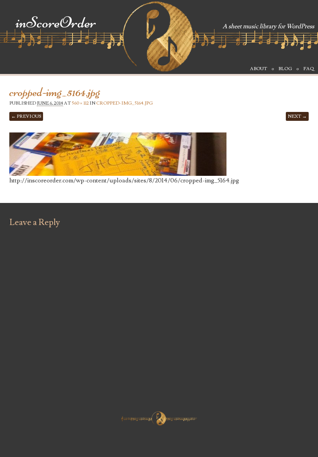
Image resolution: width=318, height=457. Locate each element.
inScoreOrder (56, 22)
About (258, 69)
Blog (285, 69)
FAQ (308, 69)
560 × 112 (80, 103)
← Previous (26, 116)
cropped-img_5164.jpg (124, 103)
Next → (297, 116)
